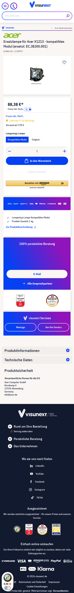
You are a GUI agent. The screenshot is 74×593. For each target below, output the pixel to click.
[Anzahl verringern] (9, 151)
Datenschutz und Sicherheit (32, 582)
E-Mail (37, 274)
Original (36, 139)
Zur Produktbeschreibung (19, 227)
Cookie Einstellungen (37, 586)
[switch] (7, 588)
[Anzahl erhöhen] (64, 151)
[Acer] (37, 35)
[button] (37, 185)
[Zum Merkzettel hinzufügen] (64, 62)
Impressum (54, 582)
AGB (14, 582)
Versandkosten (60, 590)
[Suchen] (68, 16)
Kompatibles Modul (17, 139)
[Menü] (5, 6)
